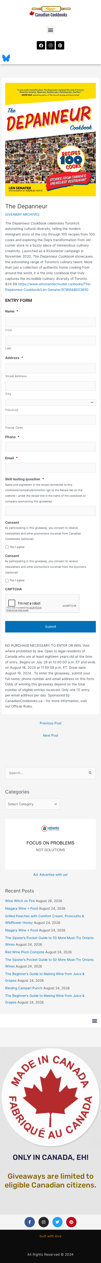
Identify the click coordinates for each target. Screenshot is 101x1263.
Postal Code (14, 427)
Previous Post (51, 723)
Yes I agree (17, 547)
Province (11, 410)
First (8, 330)
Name (11, 311)
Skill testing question (24, 479)
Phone (12, 437)
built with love (51, 1236)
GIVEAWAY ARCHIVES (22, 214)
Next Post (50, 735)
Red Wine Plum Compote (24, 952)
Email (11, 458)
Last (8, 348)
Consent (12, 522)
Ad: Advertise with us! (50, 875)
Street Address (16, 376)
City (8, 394)
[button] (51, 30)
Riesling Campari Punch (23, 988)
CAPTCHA (13, 589)
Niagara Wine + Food (21, 908)
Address (14, 358)
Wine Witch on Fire (20, 901)
